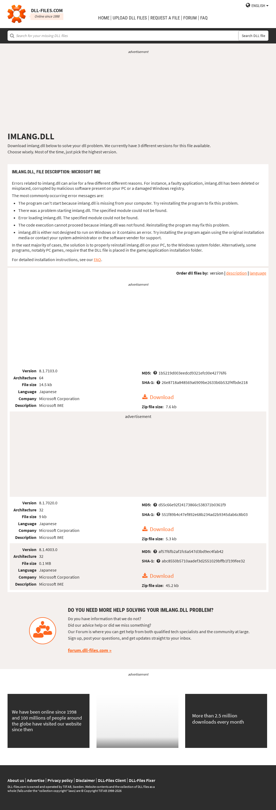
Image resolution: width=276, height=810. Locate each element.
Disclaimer (85, 780)
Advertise (35, 780)
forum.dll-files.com (88, 650)
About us (16, 780)
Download (162, 397)
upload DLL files (130, 18)
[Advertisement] (138, 92)
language (258, 273)
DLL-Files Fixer (142, 780)
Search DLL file (253, 35)
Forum (190, 18)
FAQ (204, 18)
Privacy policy (60, 780)
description (236, 273)
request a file (165, 18)
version (216, 273)
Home (103, 18)
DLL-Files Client (112, 780)
